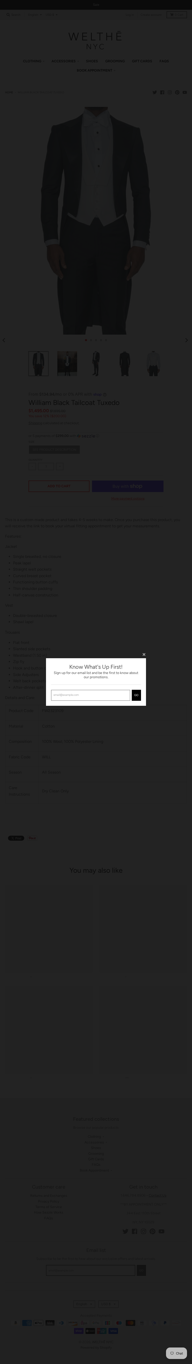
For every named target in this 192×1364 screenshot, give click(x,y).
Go (136, 695)
